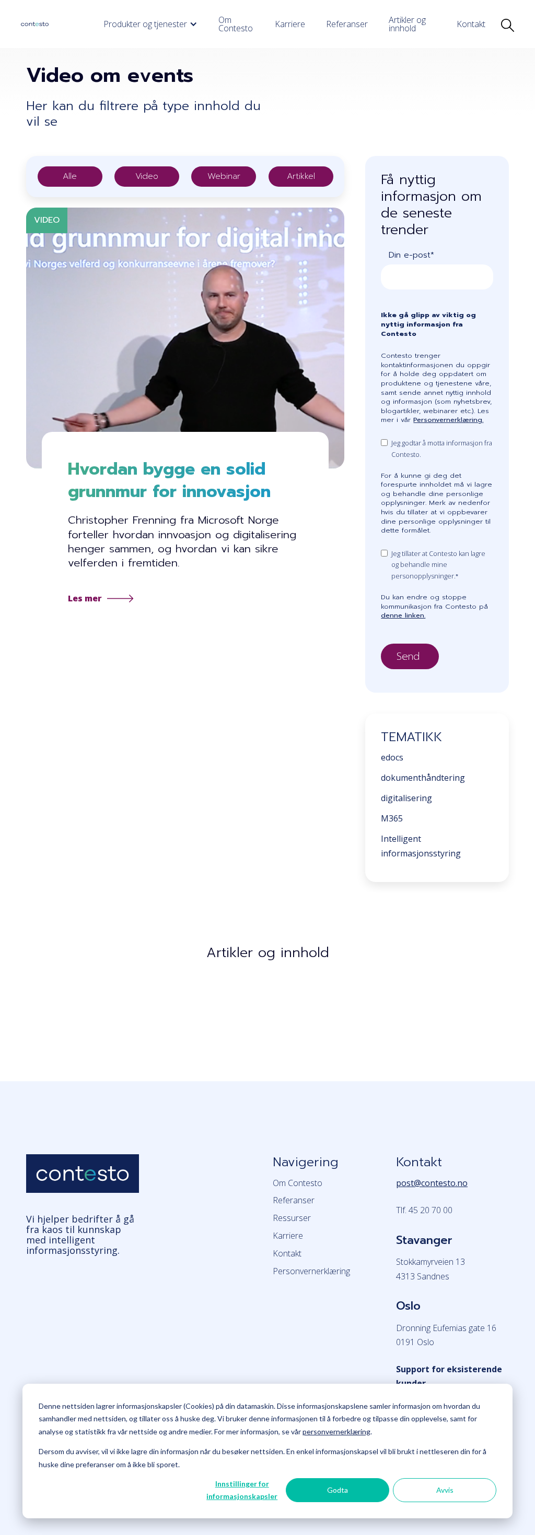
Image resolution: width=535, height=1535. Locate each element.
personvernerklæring (336, 1431)
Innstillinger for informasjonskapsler (241, 1490)
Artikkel (301, 176)
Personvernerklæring (311, 1271)
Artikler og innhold (407, 24)
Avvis (444, 1489)
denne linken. (403, 615)
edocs (392, 757)
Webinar (223, 176)
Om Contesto (235, 24)
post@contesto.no (432, 1183)
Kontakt (471, 24)
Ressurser (292, 1218)
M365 (392, 818)
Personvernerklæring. (448, 420)
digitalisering (406, 798)
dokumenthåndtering (423, 777)
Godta (337, 1489)
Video (146, 176)
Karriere (290, 24)
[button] (150, 24)
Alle (70, 176)
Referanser (347, 24)
